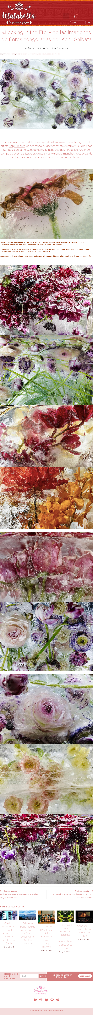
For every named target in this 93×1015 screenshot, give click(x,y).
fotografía (34, 54)
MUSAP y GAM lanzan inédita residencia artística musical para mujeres (46, 936)
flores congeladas (22, 54)
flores (13, 54)
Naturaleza (63, 48)
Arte (48, 48)
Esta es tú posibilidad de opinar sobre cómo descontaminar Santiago (27, 931)
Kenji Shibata (17, 146)
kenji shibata (42, 54)
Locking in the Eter (53, 54)
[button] (66, 16)
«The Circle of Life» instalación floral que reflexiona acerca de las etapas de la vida (65, 936)
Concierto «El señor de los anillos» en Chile (84, 930)
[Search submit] (89, 23)
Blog (54, 48)
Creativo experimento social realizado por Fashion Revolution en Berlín (9, 933)
